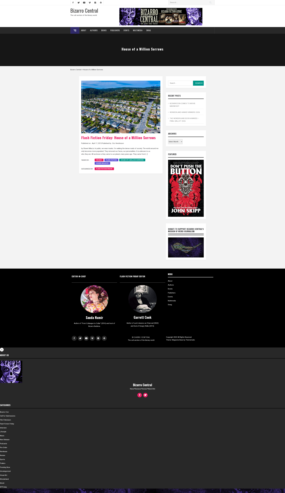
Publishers (115, 30)
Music (2, 436)
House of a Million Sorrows (132, 160)
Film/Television (5, 420)
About (83, 30)
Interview (3, 428)
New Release (4, 440)
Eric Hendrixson (118, 143)
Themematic (190, 340)
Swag (148, 30)
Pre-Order (3, 447)
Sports (2, 459)
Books (104, 30)
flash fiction (111, 160)
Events (126, 30)
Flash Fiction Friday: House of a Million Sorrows (118, 137)
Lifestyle (3, 432)
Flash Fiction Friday (104, 169)
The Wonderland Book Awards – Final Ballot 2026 (184, 119)
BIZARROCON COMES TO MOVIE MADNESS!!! (182, 105)
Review (2, 455)
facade (99, 160)
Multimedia (137, 30)
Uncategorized (5, 471)
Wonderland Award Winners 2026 (185, 112)
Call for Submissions (7, 416)
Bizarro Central (84, 10)
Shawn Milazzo (102, 163)
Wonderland (4, 479)
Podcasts (3, 444)
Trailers (2, 463)
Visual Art (3, 475)
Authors (94, 30)
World (2, 483)
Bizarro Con (4, 412)
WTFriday (3, 487)
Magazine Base (178, 340)
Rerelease (3, 451)
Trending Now (5, 467)
